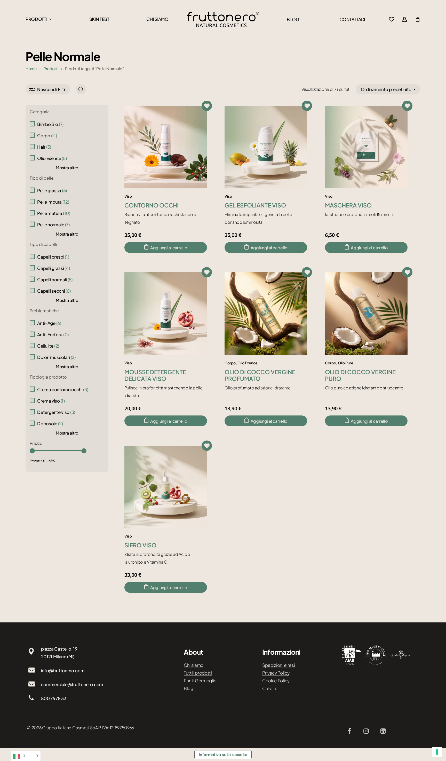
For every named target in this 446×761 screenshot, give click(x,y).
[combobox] (388, 89)
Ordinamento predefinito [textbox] (386, 89)
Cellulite (48, 346)
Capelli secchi (53, 291)
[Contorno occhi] (165, 147)
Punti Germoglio (200, 680)
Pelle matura (53, 213)
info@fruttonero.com (63, 670)
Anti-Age (49, 323)
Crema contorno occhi (62, 389)
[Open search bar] (81, 89)
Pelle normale (53, 224)
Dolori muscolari (56, 357)
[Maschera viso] (366, 147)
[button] (165, 247)
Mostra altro (67, 167)
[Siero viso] (165, 487)
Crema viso (51, 401)
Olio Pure (345, 363)
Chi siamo (193, 665)
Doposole (50, 423)
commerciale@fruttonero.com (72, 684)
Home (31, 68)
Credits (269, 688)
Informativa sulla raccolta (223, 754)
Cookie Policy (276, 680)
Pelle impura (53, 202)
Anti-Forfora (53, 334)
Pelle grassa (52, 190)
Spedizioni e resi (278, 665)
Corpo (47, 135)
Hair (44, 147)
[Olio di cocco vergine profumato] (266, 313)
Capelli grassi (53, 268)
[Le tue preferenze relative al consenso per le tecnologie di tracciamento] (437, 752)
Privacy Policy (275, 673)
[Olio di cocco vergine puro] (366, 313)
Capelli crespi (53, 257)
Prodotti (50, 68)
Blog (188, 688)
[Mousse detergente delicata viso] (165, 313)
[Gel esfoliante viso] (266, 147)
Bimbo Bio (50, 124)
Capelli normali (55, 279)
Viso (128, 196)
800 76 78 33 (53, 698)
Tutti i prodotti (198, 673)
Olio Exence (52, 158)
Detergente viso (56, 412)
